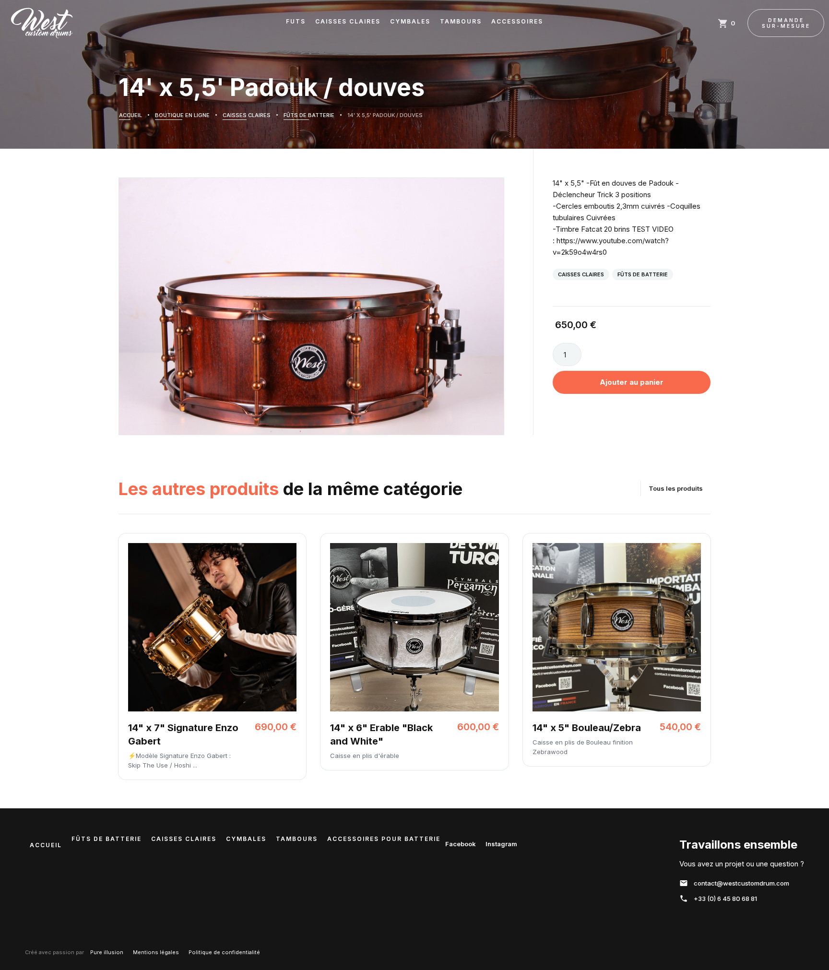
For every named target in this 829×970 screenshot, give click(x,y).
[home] (42, 23)
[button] (728, 23)
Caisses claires (581, 274)
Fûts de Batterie (642, 274)
